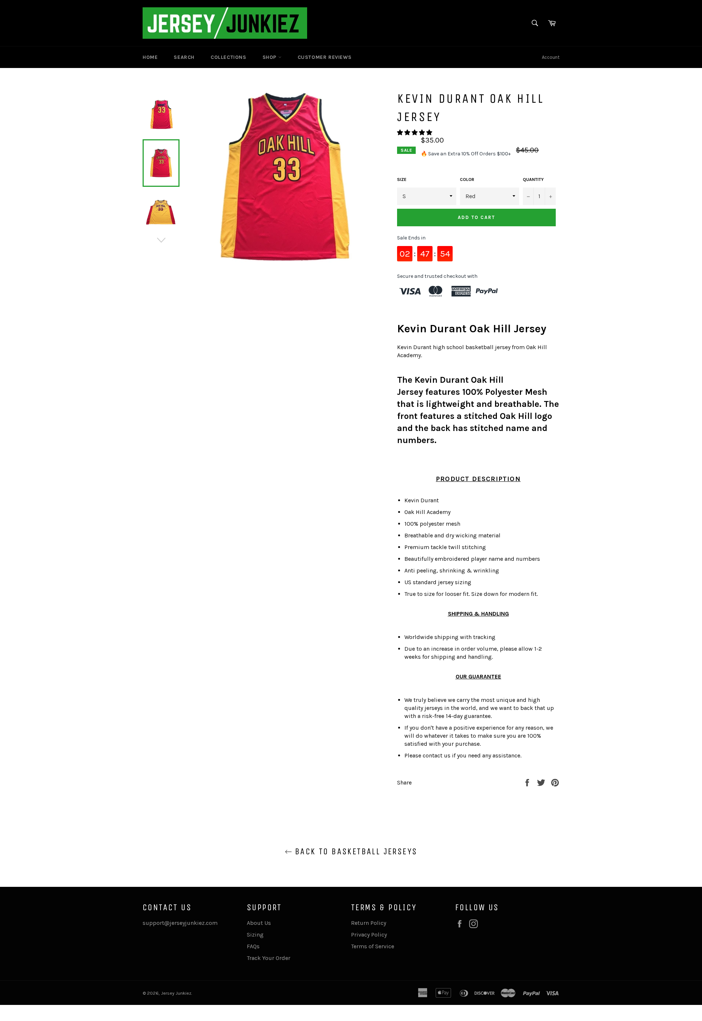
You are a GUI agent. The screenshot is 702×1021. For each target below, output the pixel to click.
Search (184, 57)
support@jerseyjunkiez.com (180, 922)
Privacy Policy (369, 934)
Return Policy (368, 922)
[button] (415, 132)
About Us (259, 922)
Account (550, 57)
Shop (270, 57)
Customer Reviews (325, 57)
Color (467, 179)
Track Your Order (268, 957)
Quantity (533, 179)
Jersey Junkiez (176, 993)
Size (402, 179)
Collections (228, 57)
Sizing (255, 934)
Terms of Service (372, 946)
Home (150, 57)
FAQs (253, 946)
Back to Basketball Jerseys (355, 851)
